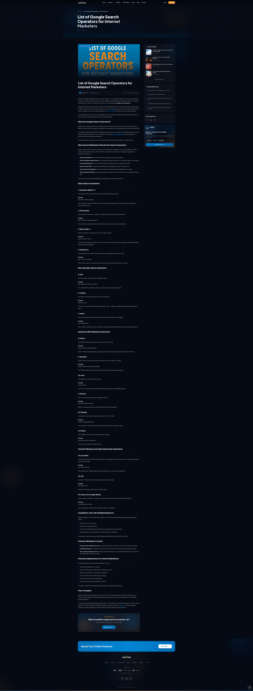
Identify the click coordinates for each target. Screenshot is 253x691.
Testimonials (126, 2)
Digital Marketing (84, 46)
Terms (147, 662)
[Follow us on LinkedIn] (150, 120)
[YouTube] (130, 678)
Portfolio (118, 2)
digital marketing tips (118, 134)
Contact (144, 2)
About (133, 2)
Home (104, 2)
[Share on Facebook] (129, 93)
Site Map (141, 662)
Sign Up (171, 2)
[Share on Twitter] (132, 93)
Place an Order (108, 627)
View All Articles (158, 79)
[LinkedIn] (126, 678)
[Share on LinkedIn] (134, 93)
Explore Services (159, 144)
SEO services (110, 111)
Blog (138, 2)
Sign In (164, 2)
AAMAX (122, 605)
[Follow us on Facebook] (147, 120)
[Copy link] (137, 93)
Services (110, 2)
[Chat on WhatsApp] (249, 687)
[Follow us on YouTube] (154, 120)
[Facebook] (122, 678)
